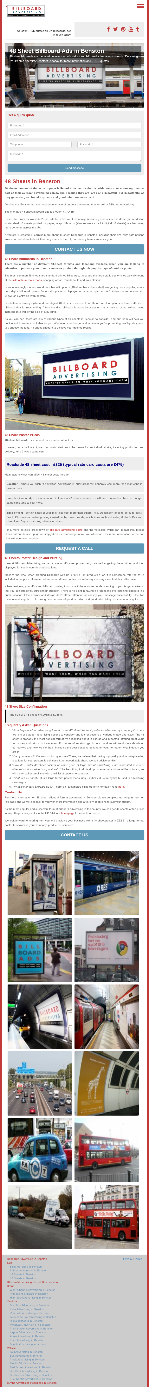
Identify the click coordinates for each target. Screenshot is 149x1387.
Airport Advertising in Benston (28, 1332)
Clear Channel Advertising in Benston (32, 1289)
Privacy (127, 1258)
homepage (67, 813)
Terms (138, 1258)
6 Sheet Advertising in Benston (28, 1270)
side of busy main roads (27, 280)
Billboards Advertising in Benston (27, 1258)
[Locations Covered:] (6, 5)
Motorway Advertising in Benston (30, 1324)
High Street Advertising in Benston (31, 1297)
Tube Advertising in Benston (27, 1309)
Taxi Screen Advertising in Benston (31, 1367)
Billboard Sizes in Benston (26, 1266)
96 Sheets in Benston (23, 1278)
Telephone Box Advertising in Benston (33, 1316)
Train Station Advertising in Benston (31, 1328)
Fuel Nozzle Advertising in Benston (31, 1378)
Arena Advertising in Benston (27, 1336)
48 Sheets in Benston (23, 1274)
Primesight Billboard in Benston (29, 1293)
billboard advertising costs (66, 529)
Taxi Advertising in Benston (26, 1351)
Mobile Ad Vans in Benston (26, 1363)
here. (121, 786)
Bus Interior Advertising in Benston (31, 1375)
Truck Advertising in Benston (27, 1359)
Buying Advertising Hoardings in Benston (32, 1382)
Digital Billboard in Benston (26, 1320)
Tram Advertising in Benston (27, 1340)
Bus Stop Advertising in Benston (29, 1305)
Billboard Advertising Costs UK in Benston (32, 1282)
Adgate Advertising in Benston (28, 1344)
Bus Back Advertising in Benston (29, 1371)
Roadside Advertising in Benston (29, 1313)
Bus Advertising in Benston (26, 1355)
